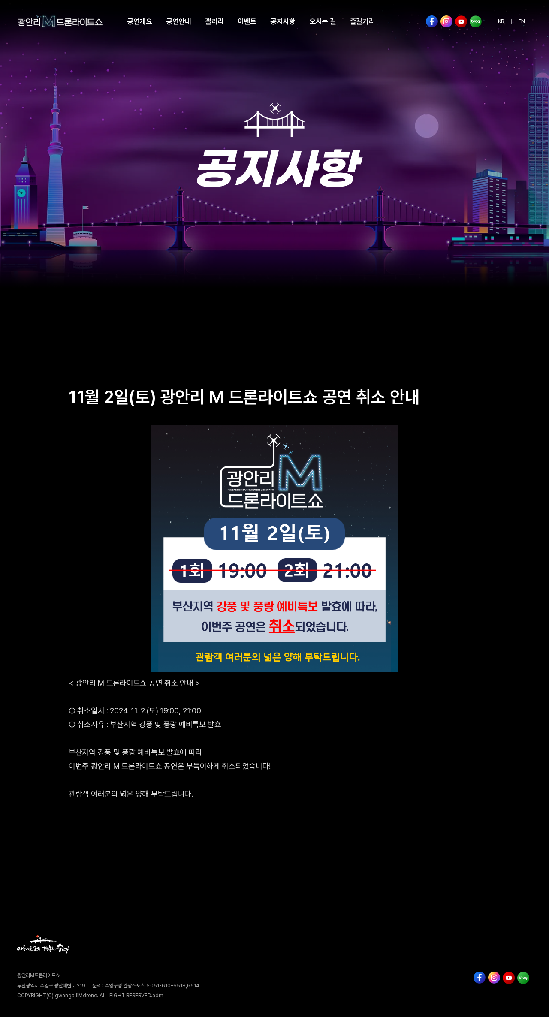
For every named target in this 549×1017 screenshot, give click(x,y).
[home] (60, 21)
